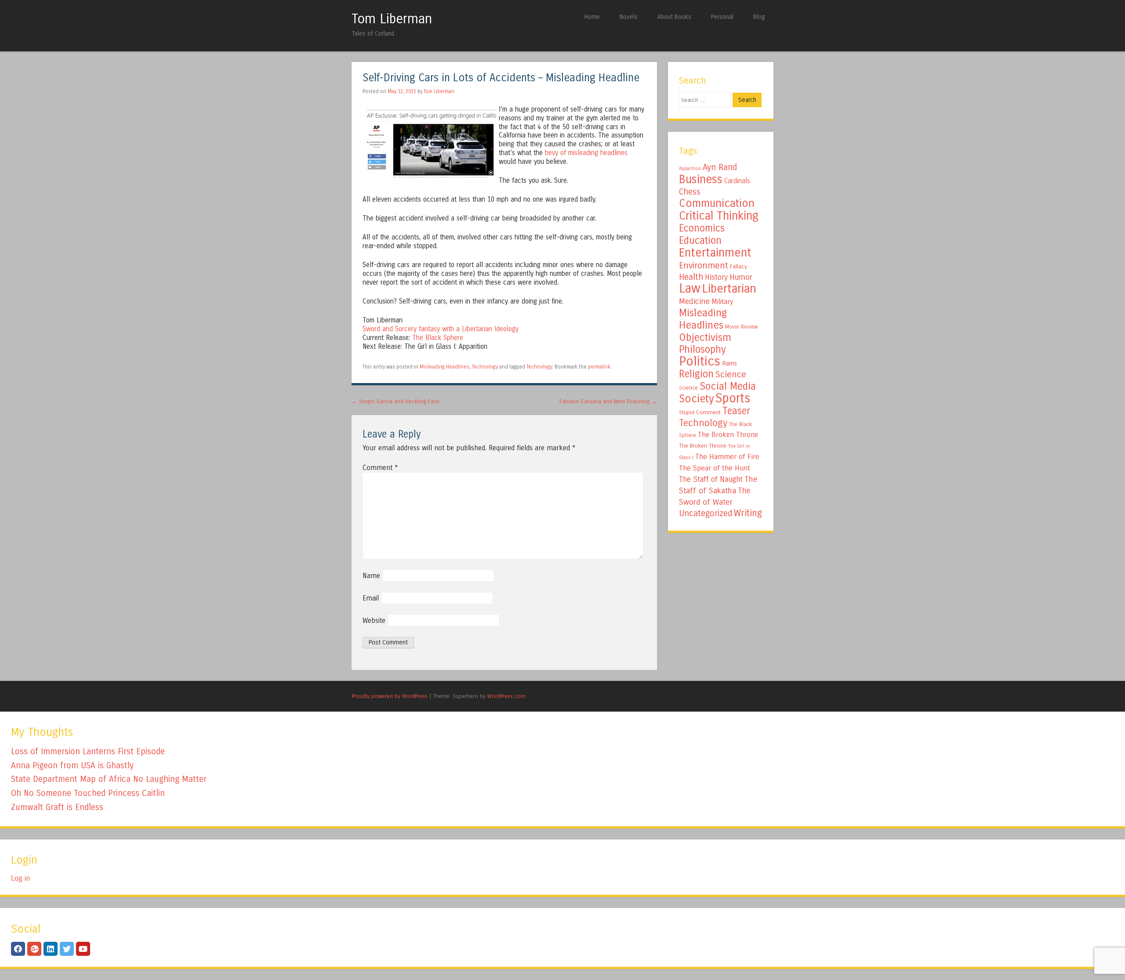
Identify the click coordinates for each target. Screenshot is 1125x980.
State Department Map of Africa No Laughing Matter (109, 779)
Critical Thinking (718, 216)
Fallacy (738, 266)
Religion (696, 374)
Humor (740, 277)
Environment (703, 265)
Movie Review (741, 327)
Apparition (690, 168)
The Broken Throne (728, 434)
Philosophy (702, 349)
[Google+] (34, 949)
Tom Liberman (392, 19)
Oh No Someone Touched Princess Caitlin (88, 793)
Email (371, 598)
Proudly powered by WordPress (390, 696)
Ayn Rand (720, 167)
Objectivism (705, 337)
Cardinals (737, 181)
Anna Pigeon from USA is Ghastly (72, 765)
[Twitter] (67, 949)
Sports (732, 398)
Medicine (694, 301)
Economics (702, 228)
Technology (485, 367)
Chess (689, 192)
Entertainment (715, 253)
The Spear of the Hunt (714, 468)
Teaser (736, 411)
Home (592, 17)
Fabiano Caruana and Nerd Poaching (608, 401)
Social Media (728, 386)
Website (374, 620)
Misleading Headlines (444, 367)
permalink (599, 367)
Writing (748, 513)
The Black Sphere (437, 338)
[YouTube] (83, 949)
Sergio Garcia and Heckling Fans (395, 401)
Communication (717, 203)
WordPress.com (506, 696)
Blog (759, 17)
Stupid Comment (700, 412)
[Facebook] (18, 949)
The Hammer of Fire (727, 456)
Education (700, 240)
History (716, 277)
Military (722, 301)
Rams (729, 363)
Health (691, 277)
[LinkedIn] (51, 949)
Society (696, 398)
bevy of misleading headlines (586, 153)
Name (371, 575)
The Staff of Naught (711, 479)
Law (689, 288)
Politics (699, 361)
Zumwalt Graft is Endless (57, 807)
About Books (674, 17)
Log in (20, 878)
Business (700, 179)
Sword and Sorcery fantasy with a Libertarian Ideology (441, 329)
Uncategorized (705, 513)
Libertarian (729, 289)
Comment (380, 467)
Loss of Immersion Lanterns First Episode (88, 751)
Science (730, 374)
